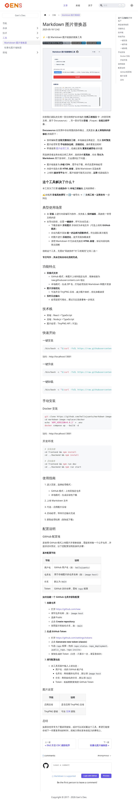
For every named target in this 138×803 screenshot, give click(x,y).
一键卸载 (123, 48)
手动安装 (121, 52)
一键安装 (123, 40)
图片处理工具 (62, 148)
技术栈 (120, 32)
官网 (68, 711)
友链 (78, 5)
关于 (90, 5)
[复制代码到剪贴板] (108, 348)
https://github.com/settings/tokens (74, 637)
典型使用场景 (123, 24)
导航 (5, 23)
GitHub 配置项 (126, 72)
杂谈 (5, 28)
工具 (5, 37)
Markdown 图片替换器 (15, 42)
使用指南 (121, 64)
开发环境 (123, 60)
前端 (5, 52)
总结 (122, 80)
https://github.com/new (68, 609)
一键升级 (123, 44)
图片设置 (123, 76)
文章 (65, 5)
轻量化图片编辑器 (13, 47)
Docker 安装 (125, 56)
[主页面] (45, 15)
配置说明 (121, 68)
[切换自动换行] (103, 348)
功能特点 (121, 28)
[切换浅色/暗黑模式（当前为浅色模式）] (132, 5)
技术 (5, 32)
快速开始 (121, 36)
